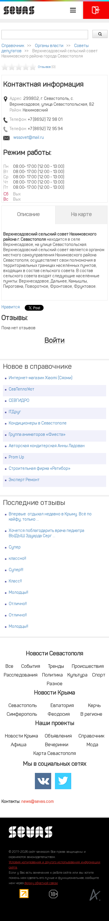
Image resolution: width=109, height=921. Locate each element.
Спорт (98, 675)
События (30, 666)
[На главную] (17, 10)
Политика (52, 675)
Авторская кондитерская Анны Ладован (47, 446)
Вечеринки (56, 745)
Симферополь (22, 714)
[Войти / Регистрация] (96, 10)
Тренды (56, 666)
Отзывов (44, 67)
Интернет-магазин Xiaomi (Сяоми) (40, 378)
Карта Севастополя (54, 753)
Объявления (58, 736)
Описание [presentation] (28, 214)
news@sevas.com (37, 802)
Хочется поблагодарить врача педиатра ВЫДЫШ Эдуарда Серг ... (46, 533)
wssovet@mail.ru (28, 138)
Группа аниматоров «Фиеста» (37, 435)
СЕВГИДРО (19, 401)
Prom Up (16, 457)
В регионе (91, 714)
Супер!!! (16, 570)
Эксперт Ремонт (24, 480)
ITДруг (15, 412)
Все (9, 666)
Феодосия (59, 714)
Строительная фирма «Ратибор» (39, 469)
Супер (15, 547)
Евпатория (62, 706)
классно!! (17, 559)
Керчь (94, 706)
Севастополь (22, 706)
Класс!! (15, 581)
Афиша (18, 745)
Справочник (12, 46)
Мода (92, 745)
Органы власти (49, 46)
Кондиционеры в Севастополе (38, 423)
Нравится (10, 307)
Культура (77, 675)
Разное (54, 684)
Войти (54, 341)
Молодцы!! (18, 593)
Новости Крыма (21, 736)
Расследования (20, 675)
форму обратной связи (41, 883)
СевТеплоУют (21, 389)
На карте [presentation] (81, 214)
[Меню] (41, 10)
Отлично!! (18, 604)
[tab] (28, 215)
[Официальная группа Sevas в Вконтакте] (43, 781)
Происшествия (88, 666)
